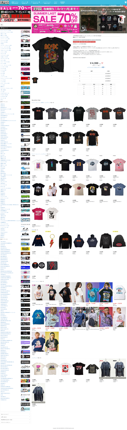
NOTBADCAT (23, 188)
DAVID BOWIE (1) (4, 281)
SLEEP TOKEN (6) (4, 375)
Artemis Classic (23, 156)
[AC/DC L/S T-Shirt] (38, 241)
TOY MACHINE (23, 104)
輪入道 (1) (2, 237)
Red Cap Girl (23, 75)
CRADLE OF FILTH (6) (5, 279)
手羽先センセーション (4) (5, 209)
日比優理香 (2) (3, 222)
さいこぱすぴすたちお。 (25, 165)
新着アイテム (15, 2)
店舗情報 (62, 2)
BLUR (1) (2, 269)
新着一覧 (123, 5)
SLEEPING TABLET (24, 170)
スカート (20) (3, 60)
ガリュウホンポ (23, 335)
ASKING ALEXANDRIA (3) (5, 249)
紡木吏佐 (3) (3, 207)
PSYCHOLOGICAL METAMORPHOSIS (24, 359)
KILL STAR (23, 123)
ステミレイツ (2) (4, 196)
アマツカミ (23, 174)
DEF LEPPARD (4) (4, 282)
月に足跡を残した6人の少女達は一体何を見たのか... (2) (10, 205)
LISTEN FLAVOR (24, 70)
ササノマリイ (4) (4, 181)
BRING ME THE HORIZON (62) (6, 271)
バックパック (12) (4, 76)
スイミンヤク (23, 344)
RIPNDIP (22, 94)
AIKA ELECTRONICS (25, 269)
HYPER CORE (23, 330)
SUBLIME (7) (3, 383)
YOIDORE (22, 84)
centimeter (23, 137)
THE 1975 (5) (3, 241)
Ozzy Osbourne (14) (4, 347)
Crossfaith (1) (3, 112)
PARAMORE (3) (3, 352)
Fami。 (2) (2, 118)
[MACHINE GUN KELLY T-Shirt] (92, 189)
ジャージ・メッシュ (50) (5, 38)
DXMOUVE (23, 207)
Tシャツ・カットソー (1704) (6, 30)
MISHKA (22, 321)
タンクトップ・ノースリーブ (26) (7, 32)
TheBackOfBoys (24, 316)
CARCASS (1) (3, 274)
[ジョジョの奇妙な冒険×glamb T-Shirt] (38, 292)
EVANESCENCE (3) (4, 292)
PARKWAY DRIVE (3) (4, 353)
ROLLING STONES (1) (5, 368)
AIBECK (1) (3, 104)
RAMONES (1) (3, 363)
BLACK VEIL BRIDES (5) (5, 266)
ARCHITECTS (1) (4, 248)
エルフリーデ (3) (4, 161)
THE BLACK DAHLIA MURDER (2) (7, 388)
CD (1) (2, 99)
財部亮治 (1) (3, 201)
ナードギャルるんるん (25, 283)
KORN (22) (3, 314)
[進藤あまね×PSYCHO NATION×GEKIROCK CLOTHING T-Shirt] (79, 317)
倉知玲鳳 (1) (3, 171)
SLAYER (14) (3, 373)
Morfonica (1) (3, 130)
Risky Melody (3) (4, 138)
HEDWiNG (23, 306)
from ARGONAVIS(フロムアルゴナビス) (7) (8, 120)
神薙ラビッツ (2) (4, 165)
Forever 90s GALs (24, 278)
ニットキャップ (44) (4, 66)
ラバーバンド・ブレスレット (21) (7, 88)
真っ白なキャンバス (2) (5, 225)
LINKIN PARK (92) (4, 319)
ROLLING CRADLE (24, 250)
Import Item (23, 382)
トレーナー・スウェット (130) (6, 45)
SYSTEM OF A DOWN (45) (5, 386)
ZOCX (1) (2, 151)
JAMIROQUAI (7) (4, 304)
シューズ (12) (3, 79)
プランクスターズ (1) (4, 223)
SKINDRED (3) (3, 371)
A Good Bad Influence (25, 118)
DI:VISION (22, 302)
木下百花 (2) (3, 168)
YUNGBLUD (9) (3, 399)
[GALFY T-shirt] (92, 292)
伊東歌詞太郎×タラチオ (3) (5, 160)
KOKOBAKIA (23, 241)
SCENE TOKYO (23, 42)
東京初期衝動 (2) (4, 210)
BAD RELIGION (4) (4, 258)
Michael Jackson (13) (4, 328)
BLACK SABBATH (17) (5, 264)
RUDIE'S (22, 89)
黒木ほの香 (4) (3, 173)
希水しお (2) (3, 166)
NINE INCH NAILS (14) (5, 342)
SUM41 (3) (3, 385)
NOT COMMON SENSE (25, 378)
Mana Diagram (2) (4, 128)
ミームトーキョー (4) (4, 227)
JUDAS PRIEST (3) (4, 305)
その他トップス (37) (4, 56)
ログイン (104, 5)
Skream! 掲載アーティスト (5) (6, 143)
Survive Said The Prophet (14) (6, 146)
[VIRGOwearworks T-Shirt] (65, 292)
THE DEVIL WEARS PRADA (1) (6, 286)
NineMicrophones (24, 193)
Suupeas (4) (3, 193)
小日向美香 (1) (3, 176)
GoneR (22, 255)
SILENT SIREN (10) (4, 142)
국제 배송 (93, 41)
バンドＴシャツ (47, 2)
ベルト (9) (2, 75)
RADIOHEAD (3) (4, 360)
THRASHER (23, 246)
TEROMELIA (23, 349)
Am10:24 (22, 202)
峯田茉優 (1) (3, 228)
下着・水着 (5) (3, 89)
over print (22, 38)
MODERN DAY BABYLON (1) (6, 332)
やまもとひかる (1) (4, 232)
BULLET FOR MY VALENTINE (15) (7, 272)
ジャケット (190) (4, 51)
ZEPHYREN (23, 364)
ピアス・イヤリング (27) (5, 83)
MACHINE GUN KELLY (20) (6, 320)
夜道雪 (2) (2, 235)
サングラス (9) (3, 68)
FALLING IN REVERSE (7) (5, 294)
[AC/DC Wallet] (52, 265)
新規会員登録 (113, 5)
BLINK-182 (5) (3, 267)
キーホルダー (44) (4, 96)
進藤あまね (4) (3, 189)
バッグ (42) (3, 71)
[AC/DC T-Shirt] (38, 113)
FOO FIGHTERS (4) (4, 297)
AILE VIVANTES (24, 292)
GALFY (22, 33)
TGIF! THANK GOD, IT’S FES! (25, 236)
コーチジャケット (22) (5, 55)
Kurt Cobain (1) (3, 315)
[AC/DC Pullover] (79, 241)
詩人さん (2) (3, 186)
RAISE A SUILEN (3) (4, 137)
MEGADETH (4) (3, 325)
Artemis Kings (23, 160)
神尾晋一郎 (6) (3, 163)
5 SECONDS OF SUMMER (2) (6, 243)
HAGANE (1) (3, 122)
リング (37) (3, 84)
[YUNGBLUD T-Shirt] (52, 369)
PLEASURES (23, 406)
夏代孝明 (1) (3, 214)
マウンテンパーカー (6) (5, 58)
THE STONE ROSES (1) (5, 380)
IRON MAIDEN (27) (4, 302)
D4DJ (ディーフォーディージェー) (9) (7, 113)
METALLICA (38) (4, 327)
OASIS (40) (3, 345)
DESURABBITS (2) (4, 115)
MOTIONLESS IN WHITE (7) (6, 333)
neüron (22, 217)
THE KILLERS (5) (4, 309)
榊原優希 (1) (3, 179)
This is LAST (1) (3, 148)
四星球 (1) (2, 191)
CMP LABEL (23, 184)
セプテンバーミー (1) (4, 198)
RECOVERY (23, 146)
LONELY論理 (23, 311)
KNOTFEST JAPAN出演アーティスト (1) (8, 312)
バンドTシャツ (98, 40)
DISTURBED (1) (3, 287)
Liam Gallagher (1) (4, 317)
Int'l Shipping (76, 41)
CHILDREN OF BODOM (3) (5, 276)
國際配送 (87, 41)
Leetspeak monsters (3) (5, 125)
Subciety (22, 52)
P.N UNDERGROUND (25, 66)
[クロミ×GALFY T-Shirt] (106, 317)
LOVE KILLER (23, 353)
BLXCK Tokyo (23, 297)
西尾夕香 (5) (3, 217)
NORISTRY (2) (3, 132)
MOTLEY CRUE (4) (4, 335)
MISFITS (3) (3, 330)
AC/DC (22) (3, 244)
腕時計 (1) (2, 86)
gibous (22, 113)
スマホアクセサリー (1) (5, 93)
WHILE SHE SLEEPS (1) (5, 398)
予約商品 (93, 40)
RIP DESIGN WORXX (25, 401)
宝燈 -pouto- (23, 179)
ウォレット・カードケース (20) (6, 78)
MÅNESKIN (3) (3, 322)
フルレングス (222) (4, 42)
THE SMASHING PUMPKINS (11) (7, 378)
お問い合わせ (4, 417)
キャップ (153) (3, 63)
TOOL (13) (2, 391)
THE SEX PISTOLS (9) (5, 370)
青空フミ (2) (3, 153)
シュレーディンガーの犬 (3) (6, 188)
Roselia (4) (3, 140)
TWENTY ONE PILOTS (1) (5, 393)
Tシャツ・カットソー (77, 40)
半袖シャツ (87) (3, 33)
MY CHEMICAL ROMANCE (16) (6, 340)
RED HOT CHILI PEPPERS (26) (6, 365)
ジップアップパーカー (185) (6, 48)
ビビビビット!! (23, 274)
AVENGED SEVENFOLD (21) (6, 253)
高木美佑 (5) (3, 199)
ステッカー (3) (3, 98)
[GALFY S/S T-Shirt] (106, 292)
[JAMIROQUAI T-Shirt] (38, 165)
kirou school (23, 410)
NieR (22, 288)
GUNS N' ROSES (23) (5, 300)
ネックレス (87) (3, 70)
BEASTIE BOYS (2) (4, 259)
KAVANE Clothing (24, 109)
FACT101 (22, 325)
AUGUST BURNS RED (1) (5, 251)
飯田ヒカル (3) (3, 156)
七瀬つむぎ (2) (3, 215)
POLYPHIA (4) (3, 358)
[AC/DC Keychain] (52, 241)
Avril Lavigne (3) (4, 254)
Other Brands (23, 387)
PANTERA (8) (3, 350)
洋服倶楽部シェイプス (25, 260)
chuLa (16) (3, 110)
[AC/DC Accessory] (38, 265)
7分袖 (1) (2, 43)
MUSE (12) (3, 338)
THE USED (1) (3, 396)
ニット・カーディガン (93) (5, 47)
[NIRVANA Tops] (92, 369)
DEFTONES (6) (3, 284)
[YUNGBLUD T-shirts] (119, 369)
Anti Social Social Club (25, 368)
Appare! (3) (3, 105)
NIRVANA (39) (3, 343)
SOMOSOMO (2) (4, 145)
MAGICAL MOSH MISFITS (24, 99)
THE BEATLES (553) (4, 261)
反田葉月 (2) (3, 203)
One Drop (22, 212)
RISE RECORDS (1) (4, 366)
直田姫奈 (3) (3, 194)
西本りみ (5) (3, 219)
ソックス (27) (3, 81)
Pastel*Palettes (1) (4, 133)
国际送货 (82, 41)
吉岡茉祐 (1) (3, 233)
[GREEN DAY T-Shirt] (38, 369)
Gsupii (22, 221)
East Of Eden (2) (4, 117)
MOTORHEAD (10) (4, 337)
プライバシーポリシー (5, 422)
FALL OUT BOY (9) (4, 295)
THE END (22, 226)
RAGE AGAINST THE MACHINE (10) (7, 361)
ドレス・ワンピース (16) (5, 61)
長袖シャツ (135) (4, 35)
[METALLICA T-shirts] (106, 369)
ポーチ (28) (3, 73)
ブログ (55, 2)
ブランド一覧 (24, 2)
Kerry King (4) (3, 307)
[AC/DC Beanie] (119, 241)
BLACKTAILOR (23, 132)
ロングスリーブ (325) (4, 37)
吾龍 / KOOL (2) (3, 178)
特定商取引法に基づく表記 (6, 419)
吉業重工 (22, 142)
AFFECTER (23, 396)
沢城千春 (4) (3, 183)
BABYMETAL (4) (3, 107)
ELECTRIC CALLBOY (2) (5, 291)
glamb (22, 47)
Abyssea (22, 151)
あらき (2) (2, 155)
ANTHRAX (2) (3, 246)
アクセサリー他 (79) (4, 94)
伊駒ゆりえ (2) (3, 158)
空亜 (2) (2, 170)
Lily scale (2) (3, 127)
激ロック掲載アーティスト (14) (6, 175)
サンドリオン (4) (4, 184)
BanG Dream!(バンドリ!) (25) (6, 109)
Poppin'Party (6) (3, 135)
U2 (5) (2, 394)
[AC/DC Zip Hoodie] (65, 241)
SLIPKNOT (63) (3, 376)
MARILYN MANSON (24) (5, 323)
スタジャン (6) (3, 53)
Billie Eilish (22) (3, 262)
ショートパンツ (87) (4, 40)
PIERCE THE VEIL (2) (5, 355)
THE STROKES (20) (4, 381)
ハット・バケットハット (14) (6, 65)
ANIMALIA (23, 339)
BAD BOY (22, 264)
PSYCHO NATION (24, 61)
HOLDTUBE (23, 392)
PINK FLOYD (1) (3, 356)
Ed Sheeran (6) (3, 289)
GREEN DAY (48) (4, 299)
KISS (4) (2, 310)
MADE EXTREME (24, 231)
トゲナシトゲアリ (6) (4, 212)
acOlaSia (22, 373)
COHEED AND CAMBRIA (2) (6, 277)
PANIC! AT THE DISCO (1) (5, 348)
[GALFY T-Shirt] (119, 317)
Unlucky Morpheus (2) (5, 150)
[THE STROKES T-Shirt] (92, 165)
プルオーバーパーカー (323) (6, 50)
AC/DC (90, 40)
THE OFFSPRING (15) (5, 389)
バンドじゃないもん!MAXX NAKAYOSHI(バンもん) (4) (10, 220)
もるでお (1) (3, 230)
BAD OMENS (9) (4, 256)
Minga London (23, 128)
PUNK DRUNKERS (24, 80)
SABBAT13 (23, 198)
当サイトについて (4, 414)
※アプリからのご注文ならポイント (96, 67)
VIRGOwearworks (24, 56)
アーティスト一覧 (35, 2)
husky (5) (2, 123)
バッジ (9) (2, 91)
